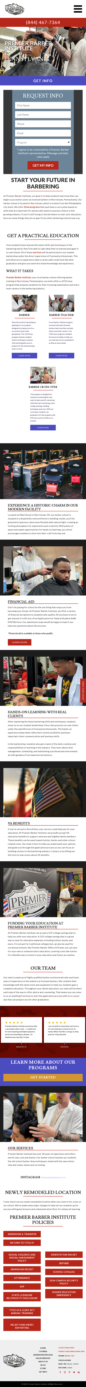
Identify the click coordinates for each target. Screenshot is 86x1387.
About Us (43, 1362)
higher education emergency (64, 1293)
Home (43, 1348)
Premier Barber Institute (18, 277)
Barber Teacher (61, 315)
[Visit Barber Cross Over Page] (43, 375)
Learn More (19, 642)
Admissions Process (43, 1355)
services (37, 252)
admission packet (22, 1269)
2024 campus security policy (64, 1282)
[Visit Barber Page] (24, 303)
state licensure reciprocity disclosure (22, 1296)
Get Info (43, 80)
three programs (32, 207)
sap (22, 1286)
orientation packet (64, 1254)
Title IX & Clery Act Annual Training (22, 1311)
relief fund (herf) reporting (22, 1326)
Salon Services (43, 1358)
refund (64, 1263)
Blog (43, 1365)
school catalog (64, 1272)
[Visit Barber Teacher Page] (61, 303)
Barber (24, 315)
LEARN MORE (24, 356)
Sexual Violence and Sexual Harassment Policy (22, 1257)
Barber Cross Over (43, 387)
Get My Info (43, 165)
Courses (43, 1351)
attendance (22, 1278)
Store (43, 1368)
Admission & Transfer (22, 1234)
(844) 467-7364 (69, 1356)
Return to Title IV (22, 1242)
